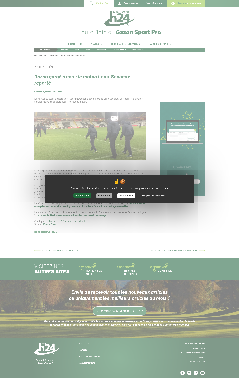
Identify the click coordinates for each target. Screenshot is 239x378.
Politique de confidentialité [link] (153, 196)
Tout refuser (104, 195)
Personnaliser (126, 195)
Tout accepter (82, 195)
